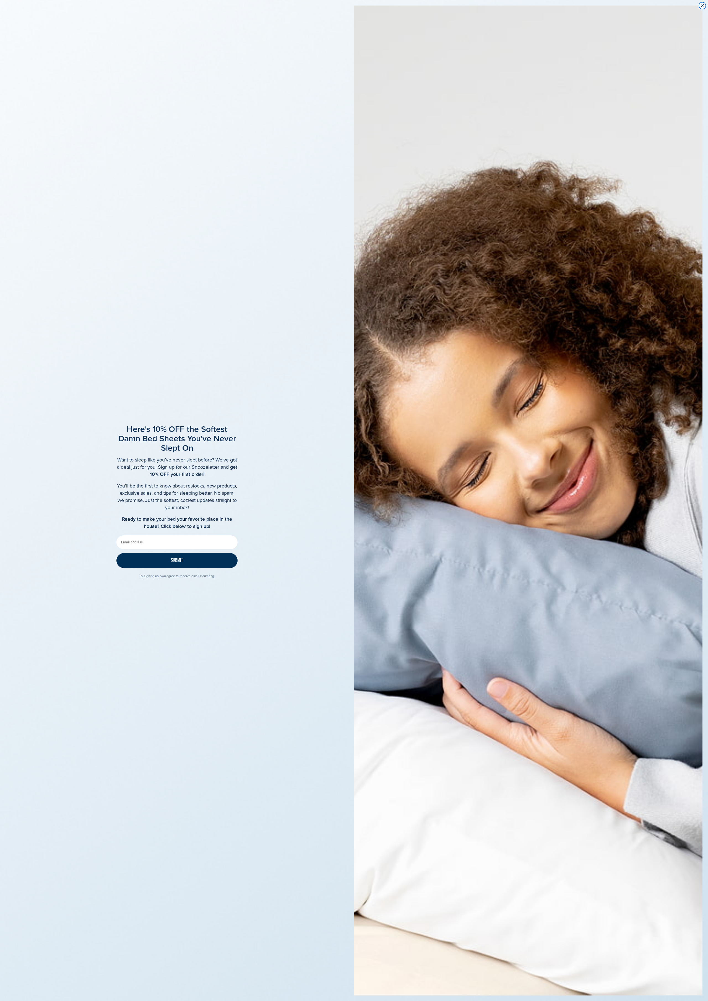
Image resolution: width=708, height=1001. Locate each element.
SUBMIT (177, 560)
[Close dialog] (702, 5)
